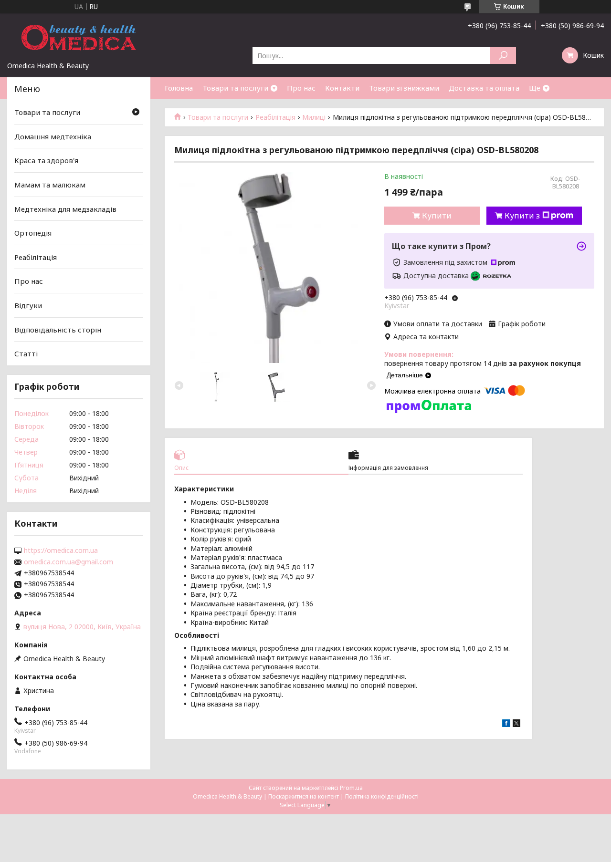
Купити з (522, 215)
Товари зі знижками (404, 88)
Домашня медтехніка (52, 136)
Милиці (314, 117)
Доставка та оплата (484, 88)
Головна (179, 88)
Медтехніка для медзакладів (65, 208)
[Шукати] (503, 55)
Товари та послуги (235, 88)
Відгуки (28, 305)
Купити (437, 215)
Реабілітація (275, 117)
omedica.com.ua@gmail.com (68, 562)
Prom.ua (351, 788)
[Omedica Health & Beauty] (78, 37)
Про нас (301, 88)
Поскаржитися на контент (303, 796)
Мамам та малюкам (49, 184)
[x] (516, 724)
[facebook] (506, 724)
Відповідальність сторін (57, 329)
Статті (26, 353)
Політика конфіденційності (382, 796)
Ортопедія (33, 233)
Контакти (342, 88)
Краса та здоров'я (46, 160)
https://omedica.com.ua (61, 550)
